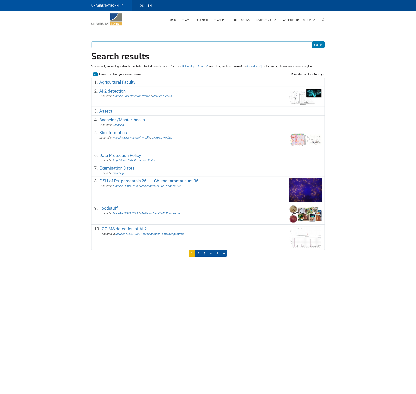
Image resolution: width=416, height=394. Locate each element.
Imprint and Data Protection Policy (134, 160)
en (150, 5)
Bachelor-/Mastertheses (122, 119)
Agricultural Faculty (297, 19)
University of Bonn (193, 66)
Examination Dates (116, 168)
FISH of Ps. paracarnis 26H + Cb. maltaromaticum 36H (150, 180)
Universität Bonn (105, 5)
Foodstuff (108, 208)
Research (201, 19)
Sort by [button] (318, 74)
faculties (252, 66)
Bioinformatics (113, 132)
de (142, 5)
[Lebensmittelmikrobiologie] (106, 19)
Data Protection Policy (120, 155)
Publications (241, 19)
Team (185, 19)
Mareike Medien (162, 96)
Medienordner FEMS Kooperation (160, 186)
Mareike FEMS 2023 (125, 186)
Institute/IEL (264, 19)
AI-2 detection (112, 91)
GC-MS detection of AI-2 (124, 228)
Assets (105, 111)
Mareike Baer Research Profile (131, 96)
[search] (322, 22)
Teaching (220, 19)
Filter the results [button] (301, 74)
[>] (224, 253)
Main (173, 19)
